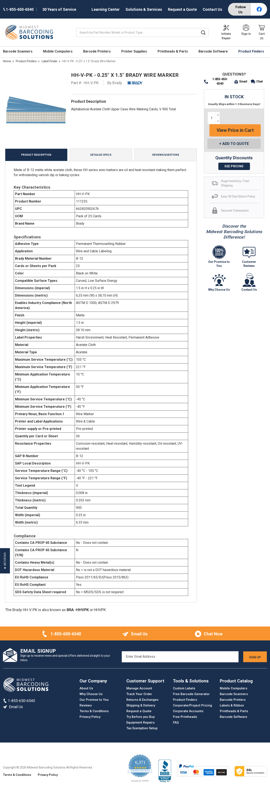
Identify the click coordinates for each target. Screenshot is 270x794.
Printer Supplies (134, 51)
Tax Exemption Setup (142, 728)
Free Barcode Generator (191, 694)
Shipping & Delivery (140, 705)
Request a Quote (182, 9)
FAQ (176, 722)
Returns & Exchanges (142, 700)
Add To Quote (235, 143)
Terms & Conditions (94, 711)
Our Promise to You (94, 700)
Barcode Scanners (18, 51)
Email (243, 81)
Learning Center (106, 9)
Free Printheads (185, 717)
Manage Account (139, 688)
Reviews (86, 705)
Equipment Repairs (140, 722)
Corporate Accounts (188, 711)
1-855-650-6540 (220, 81)
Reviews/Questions (165, 154)
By (114, 83)
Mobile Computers (58, 51)
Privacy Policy (90, 717)
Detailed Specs (100, 154)
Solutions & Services (144, 9)
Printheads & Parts (173, 51)
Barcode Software (213, 51)
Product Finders (251, 51)
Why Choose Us (91, 694)
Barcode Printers (97, 51)
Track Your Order (139, 694)
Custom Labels (184, 688)
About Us (86, 688)
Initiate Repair (226, 36)
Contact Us (212, 9)
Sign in (246, 33)
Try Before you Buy (140, 717)
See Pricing (234, 166)
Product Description (36, 154)
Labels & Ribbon (232, 705)
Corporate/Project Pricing (192, 705)
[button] (5, 560)
